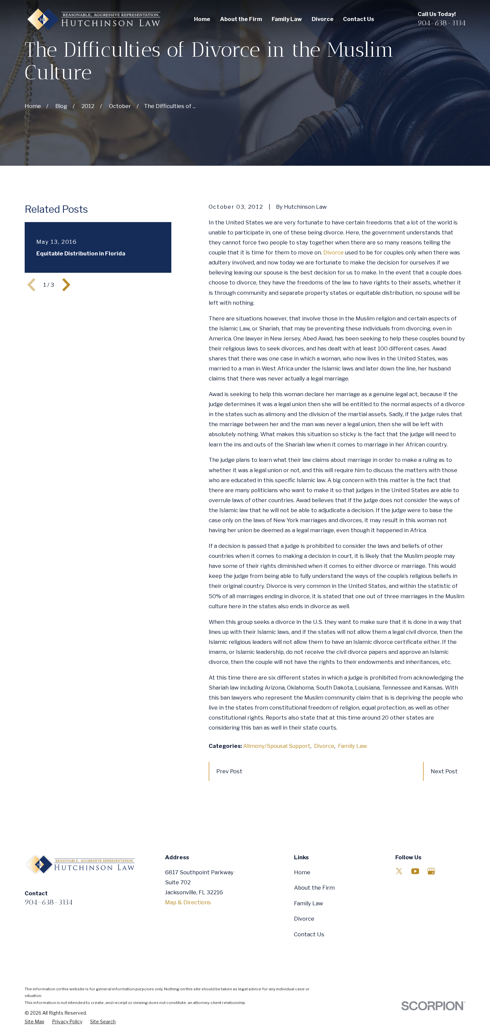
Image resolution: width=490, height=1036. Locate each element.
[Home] (92, 19)
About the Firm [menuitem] (241, 19)
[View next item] (66, 284)
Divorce (333, 252)
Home (302, 872)
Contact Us (309, 934)
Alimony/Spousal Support (276, 746)
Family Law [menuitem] (287, 19)
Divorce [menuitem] (323, 19)
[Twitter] (399, 871)
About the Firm (314, 887)
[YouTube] (415, 871)
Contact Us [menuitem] (358, 19)
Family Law (352, 746)
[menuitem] (34, 1022)
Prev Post (229, 771)
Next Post (444, 771)
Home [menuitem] (202, 19)
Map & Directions (188, 902)
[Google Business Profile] (431, 871)
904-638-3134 (442, 22)
